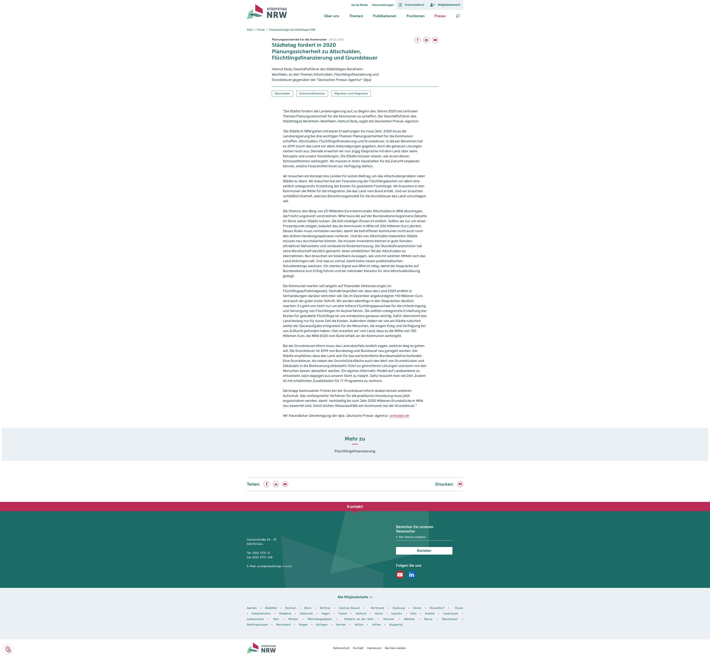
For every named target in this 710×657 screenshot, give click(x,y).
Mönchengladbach (320, 619)
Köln (413, 613)
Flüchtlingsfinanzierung (354, 451)
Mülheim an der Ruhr (359, 619)
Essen (459, 608)
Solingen (322, 624)
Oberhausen (450, 619)
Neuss (429, 619)
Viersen (341, 624)
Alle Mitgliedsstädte (353, 597)
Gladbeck (285, 613)
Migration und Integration (351, 93)
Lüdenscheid (255, 619)
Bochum (290, 608)
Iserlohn (396, 613)
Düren (417, 608)
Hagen (326, 613)
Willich (359, 624)
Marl (276, 619)
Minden (293, 619)
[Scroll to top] (459, 502)
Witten (377, 624)
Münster (389, 619)
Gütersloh (307, 613)
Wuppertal (396, 624)
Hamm (343, 613)
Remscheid (283, 624)
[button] (331, 16)
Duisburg (399, 608)
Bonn (308, 608)
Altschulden (282, 93)
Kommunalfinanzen (312, 93)
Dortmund (378, 608)
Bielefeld (271, 608)
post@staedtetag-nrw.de (274, 566)
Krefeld (430, 613)
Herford (361, 613)
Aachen (252, 608)
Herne (379, 613)
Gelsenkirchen (261, 613)
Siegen (303, 624)
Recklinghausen (258, 624)
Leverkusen (451, 613)
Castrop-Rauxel (349, 608)
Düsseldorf (437, 608)
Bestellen (424, 551)
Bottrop (325, 608)
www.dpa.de (399, 416)
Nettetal (409, 619)
